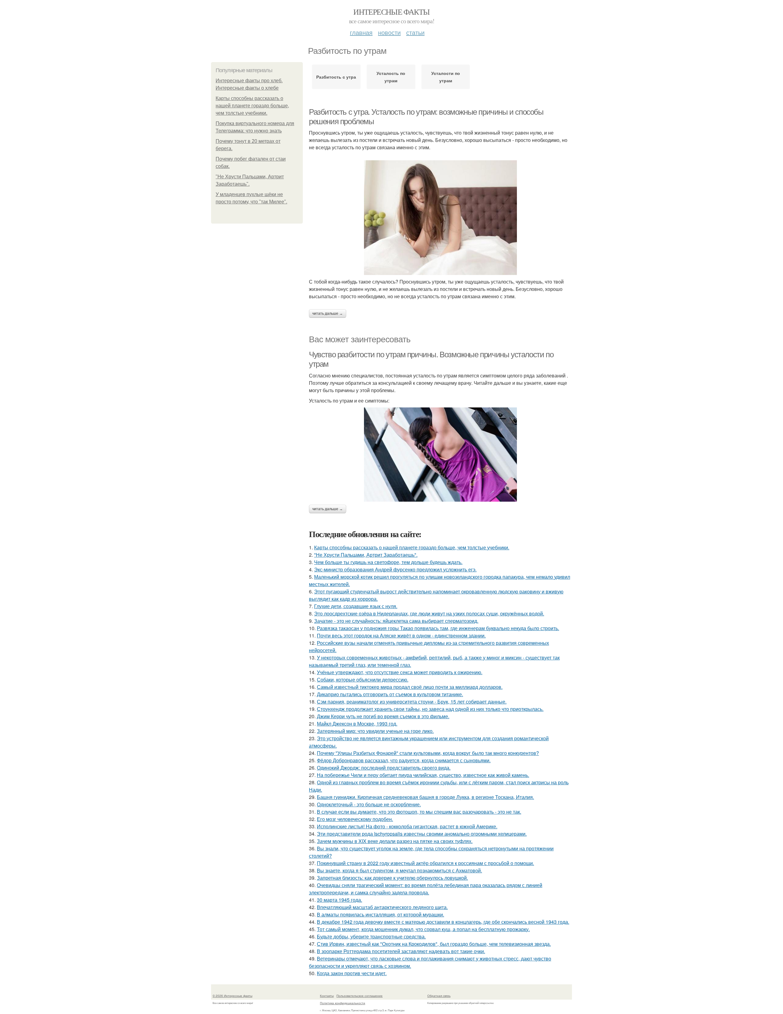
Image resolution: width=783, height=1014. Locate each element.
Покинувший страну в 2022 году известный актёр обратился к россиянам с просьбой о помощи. (425, 863)
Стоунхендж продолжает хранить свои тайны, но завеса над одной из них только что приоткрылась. (430, 708)
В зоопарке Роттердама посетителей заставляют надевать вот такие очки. (401, 951)
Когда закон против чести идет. (352, 973)
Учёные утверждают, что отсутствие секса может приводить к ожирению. (399, 672)
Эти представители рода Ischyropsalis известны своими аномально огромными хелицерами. (422, 833)
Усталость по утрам (391, 77)
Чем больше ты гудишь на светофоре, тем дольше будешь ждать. (388, 562)
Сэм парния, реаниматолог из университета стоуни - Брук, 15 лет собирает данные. (412, 701)
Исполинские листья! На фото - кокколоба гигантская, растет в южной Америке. (407, 826)
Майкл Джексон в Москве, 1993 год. (357, 723)
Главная (361, 32)
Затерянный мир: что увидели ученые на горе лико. (375, 730)
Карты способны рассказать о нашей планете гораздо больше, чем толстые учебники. (252, 106)
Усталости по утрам (445, 77)
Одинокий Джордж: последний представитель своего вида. (384, 767)
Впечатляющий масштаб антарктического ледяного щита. (382, 907)
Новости (389, 32)
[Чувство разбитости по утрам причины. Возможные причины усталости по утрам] (440, 454)
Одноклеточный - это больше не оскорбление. (369, 804)
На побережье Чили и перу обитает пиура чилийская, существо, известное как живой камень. (423, 774)
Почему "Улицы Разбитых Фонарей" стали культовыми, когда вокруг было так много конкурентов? (428, 752)
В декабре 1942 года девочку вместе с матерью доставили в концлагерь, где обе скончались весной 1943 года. (443, 921)
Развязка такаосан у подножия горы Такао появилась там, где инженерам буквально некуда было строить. (438, 628)
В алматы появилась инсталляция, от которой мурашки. (380, 914)
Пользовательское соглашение (359, 996)
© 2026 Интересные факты (232, 996)
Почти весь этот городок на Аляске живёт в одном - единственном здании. (401, 635)
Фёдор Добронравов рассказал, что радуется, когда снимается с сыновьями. (404, 760)
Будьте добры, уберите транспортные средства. (371, 936)
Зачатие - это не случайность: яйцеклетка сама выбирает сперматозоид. (396, 620)
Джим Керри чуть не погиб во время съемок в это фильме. (383, 716)
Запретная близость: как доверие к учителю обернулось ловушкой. (392, 877)
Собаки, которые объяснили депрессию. (362, 679)
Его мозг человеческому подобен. (355, 819)
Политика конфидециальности (342, 1003)
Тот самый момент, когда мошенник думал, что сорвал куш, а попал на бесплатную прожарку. (423, 929)
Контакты (327, 996)
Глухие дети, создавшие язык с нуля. (355, 606)
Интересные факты (391, 11)
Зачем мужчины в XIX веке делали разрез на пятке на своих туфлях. (395, 841)
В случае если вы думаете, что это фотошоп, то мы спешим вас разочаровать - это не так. (419, 811)
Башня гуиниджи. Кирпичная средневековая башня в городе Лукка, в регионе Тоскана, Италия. (425, 796)
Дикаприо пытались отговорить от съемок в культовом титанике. (390, 694)
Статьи (415, 32)
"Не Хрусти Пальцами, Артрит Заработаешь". (365, 554)
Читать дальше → (327, 313)
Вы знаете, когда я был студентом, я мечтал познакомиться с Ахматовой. (399, 870)
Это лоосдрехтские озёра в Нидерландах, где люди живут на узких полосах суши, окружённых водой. (429, 613)
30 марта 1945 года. (339, 899)
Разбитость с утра (336, 77)
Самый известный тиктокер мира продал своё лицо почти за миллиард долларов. (410, 686)
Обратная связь (439, 996)
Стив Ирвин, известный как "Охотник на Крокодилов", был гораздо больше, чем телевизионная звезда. (434, 943)
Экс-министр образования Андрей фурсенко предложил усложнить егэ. (395, 569)
